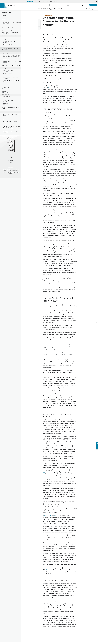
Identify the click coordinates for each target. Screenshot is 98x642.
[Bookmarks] (89, 9)
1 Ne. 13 (70, 446)
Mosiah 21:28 (47, 516)
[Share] (39, 28)
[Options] (95, 9)
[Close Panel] (20, 9)
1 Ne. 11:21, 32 (67, 568)
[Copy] (39, 26)
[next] (96, 322)
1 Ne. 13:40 (49, 570)
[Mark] (39, 23)
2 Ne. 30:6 (60, 503)
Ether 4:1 (56, 516)
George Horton (48, 29)
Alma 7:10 (50, 88)
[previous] (23, 322)
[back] (2, 9)
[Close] (39, 21)
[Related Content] (92, 9)
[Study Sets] (86, 9)
